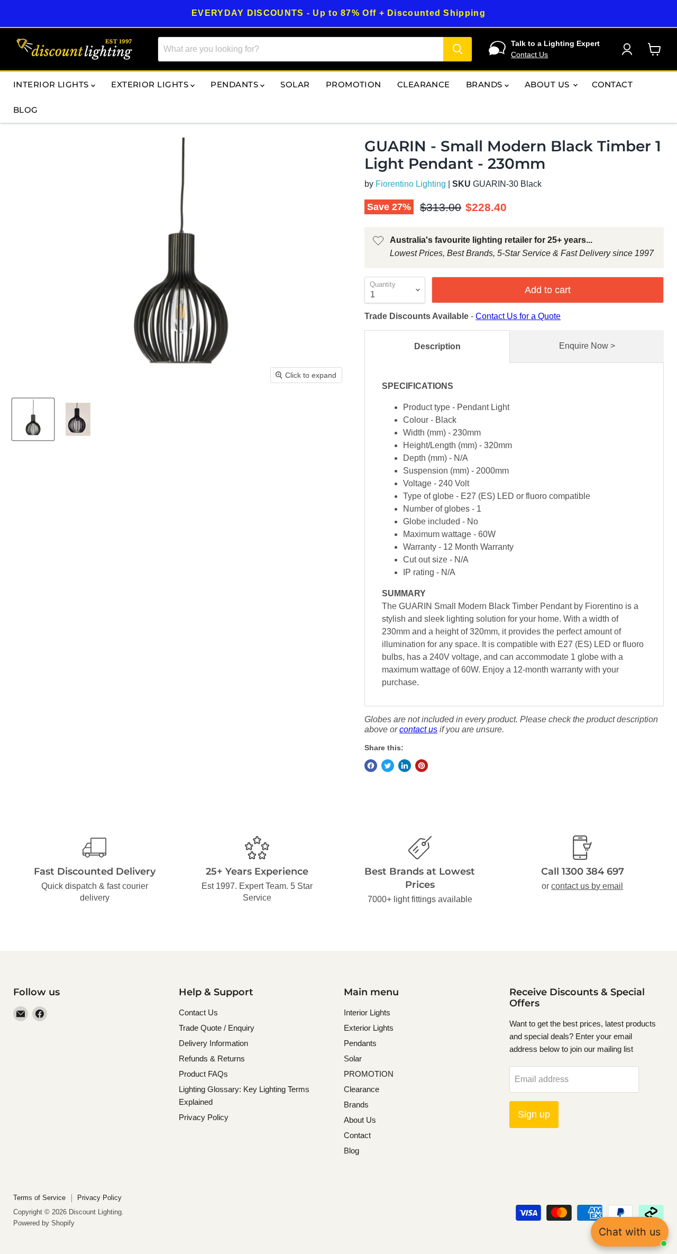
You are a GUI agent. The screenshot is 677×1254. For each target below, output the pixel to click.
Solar (294, 84)
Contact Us (529, 54)
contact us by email (587, 886)
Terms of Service (39, 1198)
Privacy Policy (203, 1117)
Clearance (423, 84)
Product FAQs (203, 1073)
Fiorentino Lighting (411, 183)
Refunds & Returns (212, 1058)
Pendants (235, 84)
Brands (485, 84)
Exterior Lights (150, 84)
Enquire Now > (587, 345)
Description (437, 346)
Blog (25, 110)
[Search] (457, 49)
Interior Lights (52, 84)
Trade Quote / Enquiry (216, 1027)
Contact (612, 84)
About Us (548, 84)
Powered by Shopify (44, 1223)
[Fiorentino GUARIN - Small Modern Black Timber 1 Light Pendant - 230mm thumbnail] (33, 419)
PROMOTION (353, 84)
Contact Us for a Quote (518, 316)
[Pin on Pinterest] (421, 765)
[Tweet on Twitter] (387, 765)
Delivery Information (213, 1043)
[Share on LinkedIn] (404, 765)
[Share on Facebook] (370, 765)
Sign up (534, 1114)
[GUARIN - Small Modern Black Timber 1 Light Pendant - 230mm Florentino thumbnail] (78, 419)
